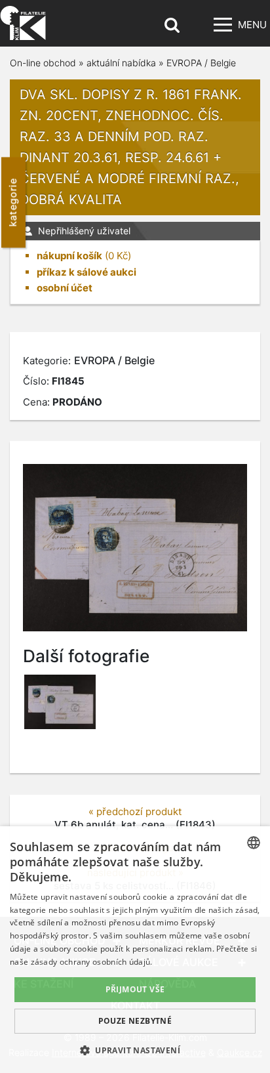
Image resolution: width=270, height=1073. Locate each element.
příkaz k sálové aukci (86, 272)
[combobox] (253, 842)
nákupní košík (69, 255)
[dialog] (135, 949)
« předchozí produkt (135, 811)
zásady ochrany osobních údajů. (92, 961)
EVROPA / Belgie (201, 62)
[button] (135, 1050)
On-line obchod (43, 62)
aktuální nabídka (121, 62)
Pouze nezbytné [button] (135, 1020)
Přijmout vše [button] (135, 989)
